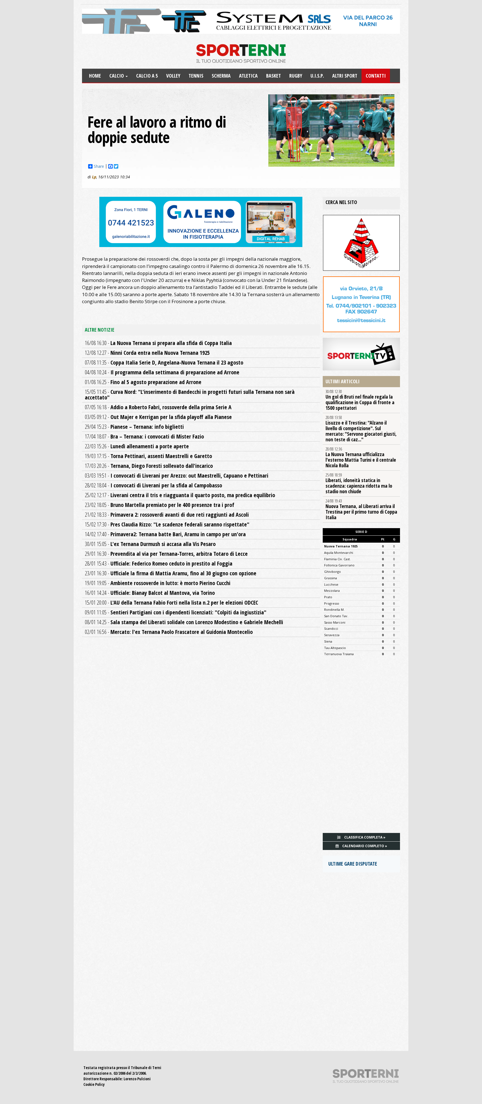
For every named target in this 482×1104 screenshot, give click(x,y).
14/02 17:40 (165, 534)
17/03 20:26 (149, 466)
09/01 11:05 (175, 612)
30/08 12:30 (360, 400)
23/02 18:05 (159, 505)
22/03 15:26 (137, 446)
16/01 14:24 (150, 593)
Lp (94, 176)
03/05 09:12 (158, 417)
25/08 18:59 (359, 483)
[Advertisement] (361, 746)
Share (99, 166)
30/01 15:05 (150, 544)
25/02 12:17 (180, 495)
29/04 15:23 (134, 426)
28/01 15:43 (158, 563)
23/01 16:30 (170, 573)
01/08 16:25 (143, 382)
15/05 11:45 (190, 394)
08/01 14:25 (184, 622)
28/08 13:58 (361, 429)
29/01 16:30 (166, 553)
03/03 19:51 (176, 475)
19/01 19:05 (157, 583)
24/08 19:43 (361, 509)
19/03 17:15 (148, 456)
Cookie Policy (94, 1084)
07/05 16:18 (158, 407)
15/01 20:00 (171, 602)
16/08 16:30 (158, 343)
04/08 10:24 (162, 372)
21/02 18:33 (167, 514)
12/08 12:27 (147, 352)
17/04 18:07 (144, 436)
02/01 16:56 (169, 632)
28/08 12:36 (361, 457)
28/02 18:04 (153, 485)
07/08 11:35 (164, 362)
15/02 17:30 (167, 524)
